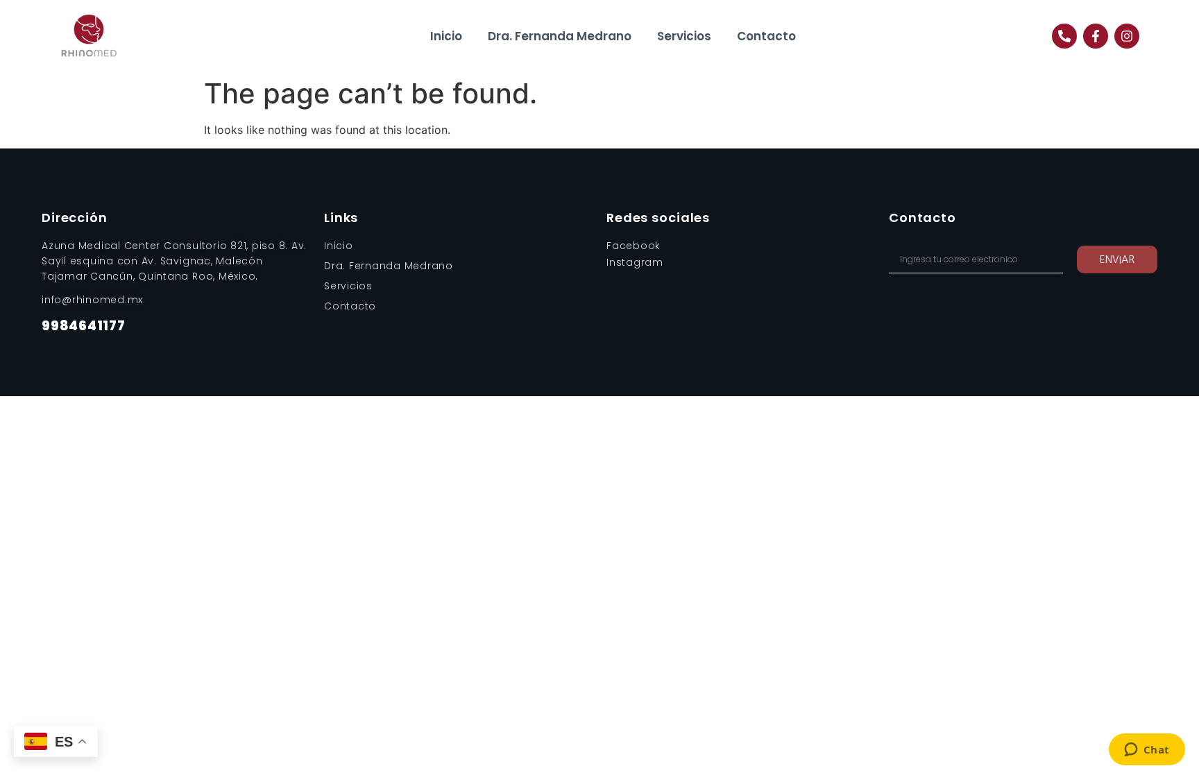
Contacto (766, 36)
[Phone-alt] (1064, 36)
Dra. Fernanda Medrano (559, 36)
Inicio (446, 36)
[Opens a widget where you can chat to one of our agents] (1146, 750)
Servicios (684, 36)
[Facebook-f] (1095, 36)
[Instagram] (1126, 36)
